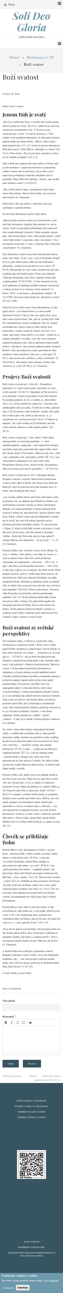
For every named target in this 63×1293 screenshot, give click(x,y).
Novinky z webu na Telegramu (31, 1106)
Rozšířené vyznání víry (31, 1247)
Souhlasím (8, 1287)
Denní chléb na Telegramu (32, 1100)
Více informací (51, 1280)
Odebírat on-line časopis (32, 1111)
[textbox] (31, 1039)
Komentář (8, 1016)
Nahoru (33, 1076)
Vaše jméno (9, 1000)
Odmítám (22, 1287)
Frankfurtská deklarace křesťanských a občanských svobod (31, 1254)
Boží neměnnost (12, 1076)
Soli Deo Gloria (31, 21)
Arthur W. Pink (12, 93)
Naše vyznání (31, 1241)
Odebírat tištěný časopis (31, 1117)
